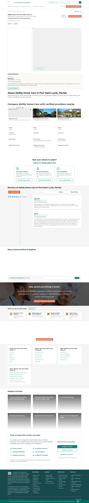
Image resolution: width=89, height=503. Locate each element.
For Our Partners (50, 483)
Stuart (11, 356)
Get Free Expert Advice (24, 180)
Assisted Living (63, 352)
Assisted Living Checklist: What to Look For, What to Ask (44, 398)
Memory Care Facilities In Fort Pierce (17, 381)
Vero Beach (12, 359)
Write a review (15, 192)
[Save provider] (80, 11)
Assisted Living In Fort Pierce (16, 380)
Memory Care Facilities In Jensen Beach (18, 372)
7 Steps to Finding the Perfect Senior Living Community (18, 398)
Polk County (37, 361)
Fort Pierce (12, 352)
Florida (14, 11)
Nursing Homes (63, 359)
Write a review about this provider (45, 301)
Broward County (38, 357)
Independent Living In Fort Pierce (17, 378)
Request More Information (45, 339)
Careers (60, 486)
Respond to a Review (67, 450)
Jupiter (11, 361)
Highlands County (38, 356)
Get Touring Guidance (65, 180)
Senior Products (37, 483)
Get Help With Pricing (75, 16)
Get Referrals (49, 481)
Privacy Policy (36, 488)
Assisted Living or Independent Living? (69, 416)
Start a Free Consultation (73, 6)
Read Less (31, 308)
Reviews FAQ (62, 484)
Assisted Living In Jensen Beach (16, 374)
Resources (35, 481)
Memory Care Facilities (65, 354)
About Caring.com (63, 475)
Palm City (12, 354)
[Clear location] (73, 278)
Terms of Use (19, 492)
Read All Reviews (13, 88)
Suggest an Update (67, 446)
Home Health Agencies (65, 356)
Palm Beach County (39, 352)
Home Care (10, 76)
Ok (78, 501)
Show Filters (74, 192)
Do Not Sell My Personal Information (36, 491)
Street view (40, 68)
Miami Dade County (39, 359)
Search (77, 277)
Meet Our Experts (63, 477)
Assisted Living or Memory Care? (44, 415)
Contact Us (61, 488)
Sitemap (35, 484)
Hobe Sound (12, 357)
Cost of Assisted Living (66, 397)
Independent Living (64, 357)
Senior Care (10, 11)
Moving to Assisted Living (17, 415)
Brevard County (38, 354)
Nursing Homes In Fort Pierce (16, 376)
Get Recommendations (44, 180)
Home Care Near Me (76, 484)
